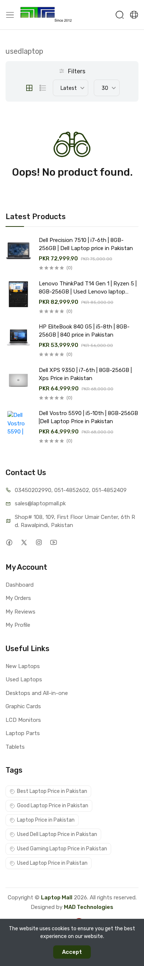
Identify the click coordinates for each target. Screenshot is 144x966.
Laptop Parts (23, 733)
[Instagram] (38, 542)
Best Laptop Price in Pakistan (52, 791)
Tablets (15, 747)
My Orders (18, 598)
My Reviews (20, 611)
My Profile (18, 625)
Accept (72, 952)
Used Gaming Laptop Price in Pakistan (62, 849)
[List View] (42, 88)
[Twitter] (23, 542)
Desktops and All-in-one (37, 693)
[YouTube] (53, 542)
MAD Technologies (88, 907)
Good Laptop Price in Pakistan (52, 805)
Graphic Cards (23, 706)
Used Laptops (24, 679)
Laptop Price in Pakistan (46, 820)
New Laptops (23, 666)
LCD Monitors (23, 720)
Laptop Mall (56, 897)
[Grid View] (29, 88)
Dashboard (20, 585)
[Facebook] (9, 542)
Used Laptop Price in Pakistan (52, 863)
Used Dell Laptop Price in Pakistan (57, 834)
